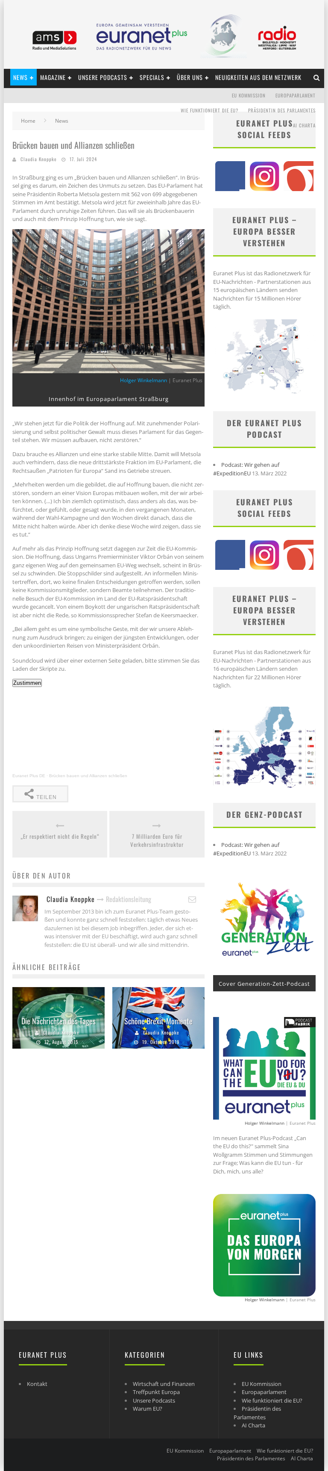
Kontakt (37, 1384)
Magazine (53, 77)
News (20, 77)
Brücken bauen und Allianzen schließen (88, 775)
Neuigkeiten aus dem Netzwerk (258, 77)
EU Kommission (249, 95)
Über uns (190, 77)
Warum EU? (147, 1408)
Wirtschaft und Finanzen (164, 1384)
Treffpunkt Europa (156, 1392)
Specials (152, 77)
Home (28, 120)
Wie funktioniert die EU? (209, 110)
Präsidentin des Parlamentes (282, 110)
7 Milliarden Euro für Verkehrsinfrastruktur (157, 840)
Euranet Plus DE (28, 775)
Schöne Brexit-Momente (158, 1020)
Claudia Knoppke (38, 159)
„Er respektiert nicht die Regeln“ (60, 836)
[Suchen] (317, 77)
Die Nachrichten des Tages (58, 1020)
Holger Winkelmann (143, 380)
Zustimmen (27, 683)
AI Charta (304, 125)
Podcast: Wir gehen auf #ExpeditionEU (246, 469)
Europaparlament (295, 95)
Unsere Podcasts (102, 77)
